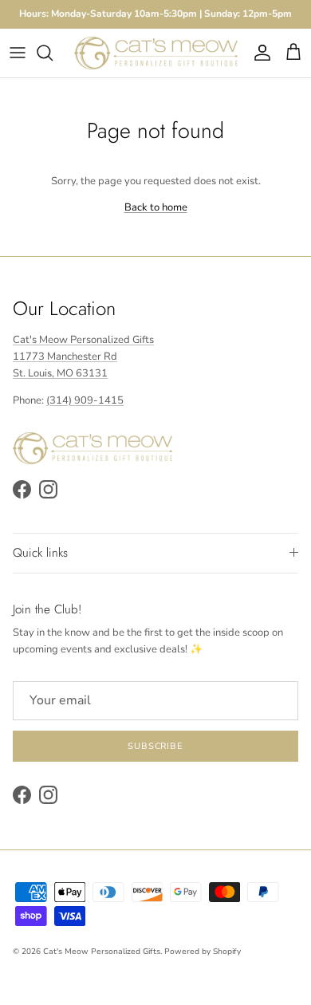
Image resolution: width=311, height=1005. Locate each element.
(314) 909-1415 (85, 400)
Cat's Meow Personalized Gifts (101, 951)
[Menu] (17, 52)
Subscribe (155, 746)
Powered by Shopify (202, 951)
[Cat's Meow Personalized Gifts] (156, 53)
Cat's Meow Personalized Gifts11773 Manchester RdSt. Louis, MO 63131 (83, 356)
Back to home (155, 207)
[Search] (52, 52)
